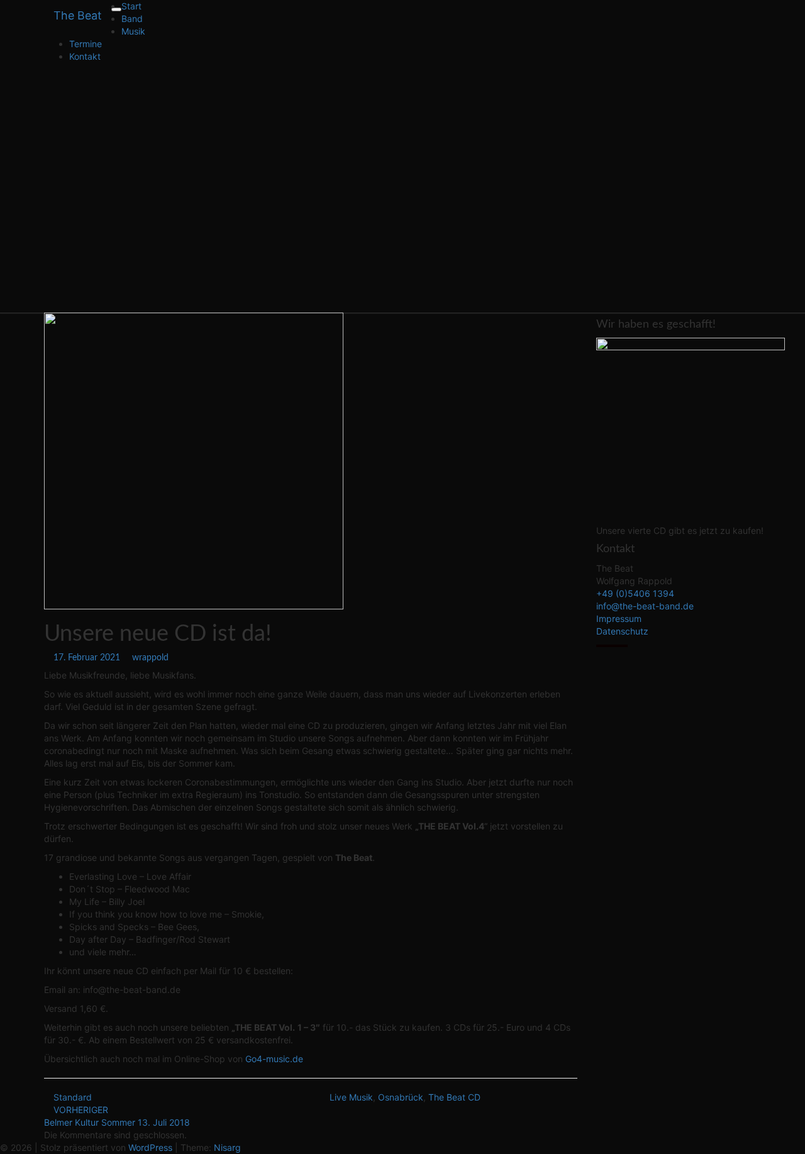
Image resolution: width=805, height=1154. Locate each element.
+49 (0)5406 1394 (635, 593)
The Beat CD (454, 1097)
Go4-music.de (274, 1058)
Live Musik (351, 1097)
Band (132, 18)
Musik (133, 31)
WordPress (150, 1147)
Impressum (618, 618)
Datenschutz (622, 631)
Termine (85, 43)
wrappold (150, 657)
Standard (72, 1097)
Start (131, 6)
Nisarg (227, 1147)
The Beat (77, 15)
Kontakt (85, 56)
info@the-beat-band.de (645, 606)
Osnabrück (400, 1097)
